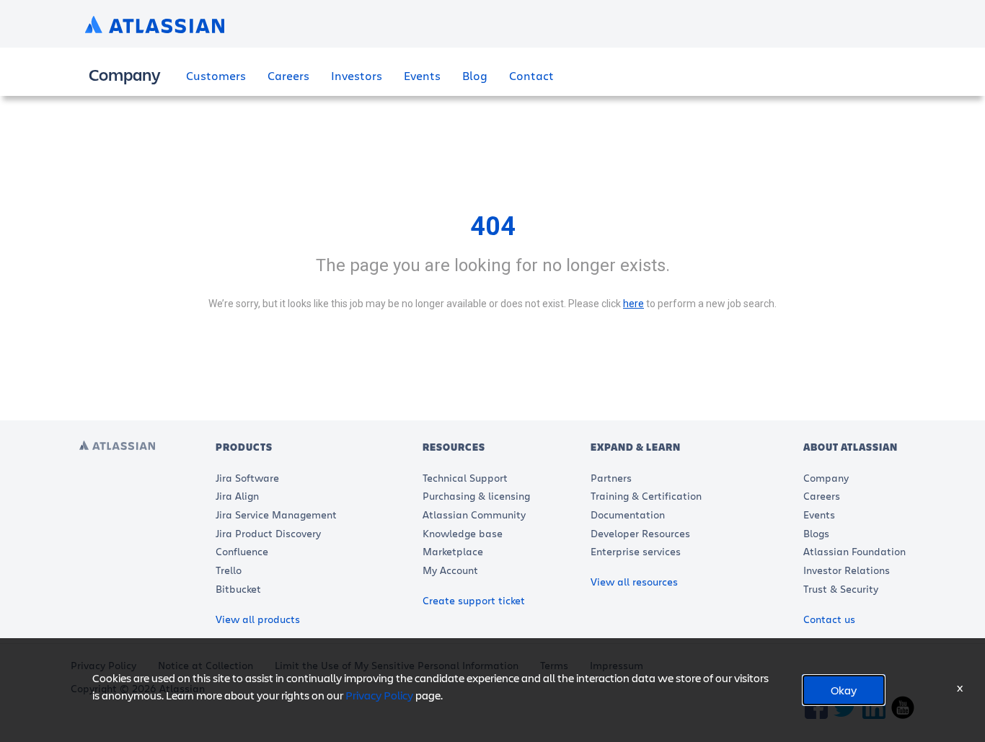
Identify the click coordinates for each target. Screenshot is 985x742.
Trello (229, 570)
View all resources (634, 581)
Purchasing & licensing (476, 496)
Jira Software (247, 478)
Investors (356, 75)
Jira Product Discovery (268, 533)
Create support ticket (474, 600)
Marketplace (453, 551)
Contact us (829, 619)
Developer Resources (640, 533)
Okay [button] (844, 689)
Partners (611, 478)
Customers (216, 75)
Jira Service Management (276, 514)
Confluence (242, 551)
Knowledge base (463, 533)
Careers (288, 75)
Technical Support (465, 478)
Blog (474, 75)
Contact (531, 75)
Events (422, 75)
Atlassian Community (474, 514)
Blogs (816, 533)
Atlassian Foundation (854, 551)
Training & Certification (646, 496)
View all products (258, 619)
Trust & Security (840, 589)
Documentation (628, 514)
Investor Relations (846, 570)
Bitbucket (238, 589)
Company (826, 478)
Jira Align (237, 496)
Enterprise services (636, 551)
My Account (450, 570)
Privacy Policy (379, 694)
